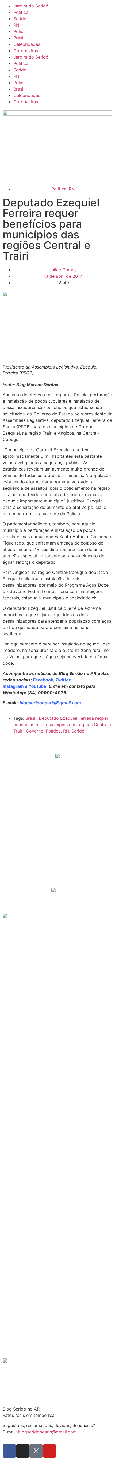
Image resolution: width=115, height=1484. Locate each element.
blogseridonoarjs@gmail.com (47, 1431)
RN (16, 25)
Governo (34, 731)
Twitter (63, 679)
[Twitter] (36, 1451)
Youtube (37, 686)
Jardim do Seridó (30, 6)
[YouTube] (49, 1451)
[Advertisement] (53, 846)
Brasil (18, 37)
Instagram (13, 686)
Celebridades (26, 44)
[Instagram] (22, 1451)
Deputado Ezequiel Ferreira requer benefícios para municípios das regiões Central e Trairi (62, 725)
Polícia (20, 31)
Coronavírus (25, 50)
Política (20, 12)
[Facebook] (9, 1451)
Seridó (19, 18)
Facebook (43, 679)
